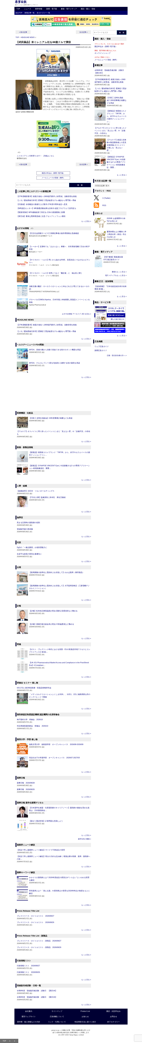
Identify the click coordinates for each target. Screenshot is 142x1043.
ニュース (27, 9)
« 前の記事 (23, 32)
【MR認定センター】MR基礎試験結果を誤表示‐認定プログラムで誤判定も (46, 208)
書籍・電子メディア (69, 9)
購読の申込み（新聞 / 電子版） (53, 173)
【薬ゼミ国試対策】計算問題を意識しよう (46, 821)
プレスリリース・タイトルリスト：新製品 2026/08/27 (39, 941)
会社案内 (28, 1011)
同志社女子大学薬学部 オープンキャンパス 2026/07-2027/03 (54, 758)
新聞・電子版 (51, 9)
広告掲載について (57, 1016)
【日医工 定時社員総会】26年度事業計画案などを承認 (50, 418)
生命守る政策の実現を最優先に (29, 554)
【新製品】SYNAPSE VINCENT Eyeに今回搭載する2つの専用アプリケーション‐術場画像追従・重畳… (116, 162)
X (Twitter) (106, 198)
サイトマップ (57, 1011)
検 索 (80, 185)
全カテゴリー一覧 (43, 13)
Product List (85, 1011)
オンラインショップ (102, 53)
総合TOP (19, 13)
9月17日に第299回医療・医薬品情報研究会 (34, 688)
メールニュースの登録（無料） (53, 178)
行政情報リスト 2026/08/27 (28, 966)
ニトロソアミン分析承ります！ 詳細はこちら (35, 156)
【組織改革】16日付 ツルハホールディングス (35, 491)
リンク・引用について (57, 1022)
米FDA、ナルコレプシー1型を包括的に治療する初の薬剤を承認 (54, 363)
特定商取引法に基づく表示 (85, 1022)
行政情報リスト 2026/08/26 (28, 972)
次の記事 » (83, 32)
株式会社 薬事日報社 (70, 1032)
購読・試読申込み (113, 1011)
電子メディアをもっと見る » (115, 275)
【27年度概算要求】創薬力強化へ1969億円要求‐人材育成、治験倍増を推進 (47, 196)
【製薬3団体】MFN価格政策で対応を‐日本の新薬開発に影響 (41, 212)
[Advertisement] (53, 395)
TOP (18, 9)
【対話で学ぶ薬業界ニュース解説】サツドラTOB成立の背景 (41, 850)
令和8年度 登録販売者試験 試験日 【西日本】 (37, 991)
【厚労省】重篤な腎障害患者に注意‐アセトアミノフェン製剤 (41, 216)
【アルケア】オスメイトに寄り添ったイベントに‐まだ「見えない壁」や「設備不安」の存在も (110, 130)
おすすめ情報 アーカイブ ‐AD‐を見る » (76, 314)
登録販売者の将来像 (25, 529)
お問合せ (113, 1016)
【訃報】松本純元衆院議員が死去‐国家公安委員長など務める (53, 611)
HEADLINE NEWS (28, 37)
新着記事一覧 (30, 13)
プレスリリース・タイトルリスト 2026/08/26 (35, 922)
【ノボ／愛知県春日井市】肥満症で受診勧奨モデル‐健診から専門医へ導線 (46, 200)
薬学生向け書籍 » (84, 839)
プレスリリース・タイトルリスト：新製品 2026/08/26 (39, 947)
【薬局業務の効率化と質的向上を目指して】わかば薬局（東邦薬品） (56, 572)
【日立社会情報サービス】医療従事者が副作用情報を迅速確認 (54, 233)
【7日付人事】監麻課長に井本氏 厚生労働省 (47, 497)
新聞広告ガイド (101, 350)
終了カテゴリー (113, 1022)
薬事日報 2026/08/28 (26, 783)
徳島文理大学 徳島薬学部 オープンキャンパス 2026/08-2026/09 (56, 744)
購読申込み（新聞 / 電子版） (106, 46)
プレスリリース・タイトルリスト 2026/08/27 (35, 916)
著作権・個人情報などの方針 (28, 1022)
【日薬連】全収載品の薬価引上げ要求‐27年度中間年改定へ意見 (42, 204)
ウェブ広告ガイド (102, 346)
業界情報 (38, 9)
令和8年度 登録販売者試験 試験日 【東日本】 (37, 997)
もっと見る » (86, 221)
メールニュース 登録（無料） (106, 60)
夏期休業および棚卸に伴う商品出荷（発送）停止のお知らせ (116, 234)
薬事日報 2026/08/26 (26, 789)
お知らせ (85, 1016)
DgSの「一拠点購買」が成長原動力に (32, 547)
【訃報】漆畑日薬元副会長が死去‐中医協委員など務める (51, 624)
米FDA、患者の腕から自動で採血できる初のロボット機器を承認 (55, 350)
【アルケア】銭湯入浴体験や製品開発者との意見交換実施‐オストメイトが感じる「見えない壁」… (116, 145)
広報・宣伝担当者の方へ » (116, 355)
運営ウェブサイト (29, 1016)
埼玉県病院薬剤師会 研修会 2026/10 (32, 726)
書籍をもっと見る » (119, 272)
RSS (104, 205)
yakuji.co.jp (55, 1030)
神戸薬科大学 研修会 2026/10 (30, 719)
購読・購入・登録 (88, 9)
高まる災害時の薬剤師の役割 (28, 522)
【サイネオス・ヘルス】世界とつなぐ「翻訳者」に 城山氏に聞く (55, 273)
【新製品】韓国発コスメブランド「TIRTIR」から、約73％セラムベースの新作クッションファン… (116, 116)
